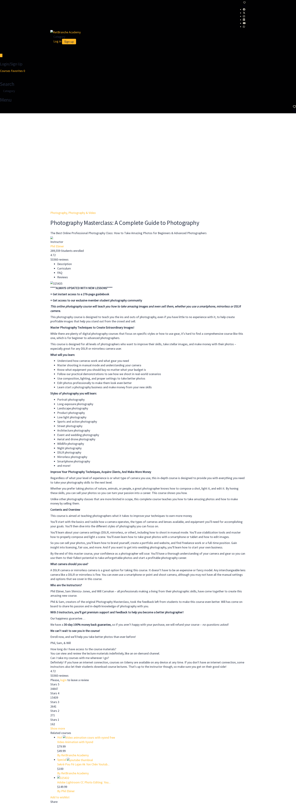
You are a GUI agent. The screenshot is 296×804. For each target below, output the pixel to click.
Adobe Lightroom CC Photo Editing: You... (83, 782)
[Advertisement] (148, 139)
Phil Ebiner (57, 246)
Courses (5, 71)
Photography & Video (82, 213)
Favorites (18, 71)
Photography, (59, 213)
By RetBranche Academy (73, 755)
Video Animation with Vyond (75, 742)
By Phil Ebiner (66, 791)
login (63, 680)
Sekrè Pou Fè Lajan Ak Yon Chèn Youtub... (83, 764)
